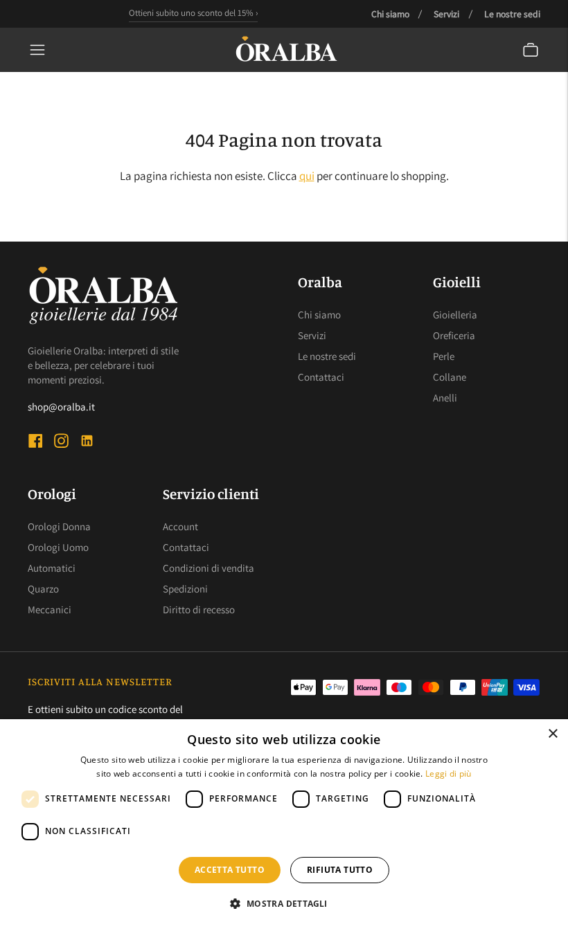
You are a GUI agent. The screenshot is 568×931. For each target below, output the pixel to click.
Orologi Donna (59, 526)
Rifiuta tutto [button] (340, 870)
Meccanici (49, 609)
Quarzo (43, 588)
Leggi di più (448, 773)
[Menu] (37, 50)
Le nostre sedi (512, 14)
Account (180, 526)
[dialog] (284, 825)
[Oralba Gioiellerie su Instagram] (61, 443)
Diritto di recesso (199, 609)
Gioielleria (455, 314)
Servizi (446, 14)
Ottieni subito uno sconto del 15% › (193, 13)
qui (306, 175)
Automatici (52, 568)
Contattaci (321, 376)
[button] (283, 904)
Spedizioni (185, 588)
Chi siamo (390, 14)
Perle (443, 356)
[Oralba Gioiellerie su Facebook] (36, 443)
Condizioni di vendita (208, 568)
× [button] (552, 734)
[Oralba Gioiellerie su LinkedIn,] (87, 443)
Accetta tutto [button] (230, 870)
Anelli (445, 397)
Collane (449, 376)
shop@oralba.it (61, 406)
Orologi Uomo (58, 547)
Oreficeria (454, 335)
